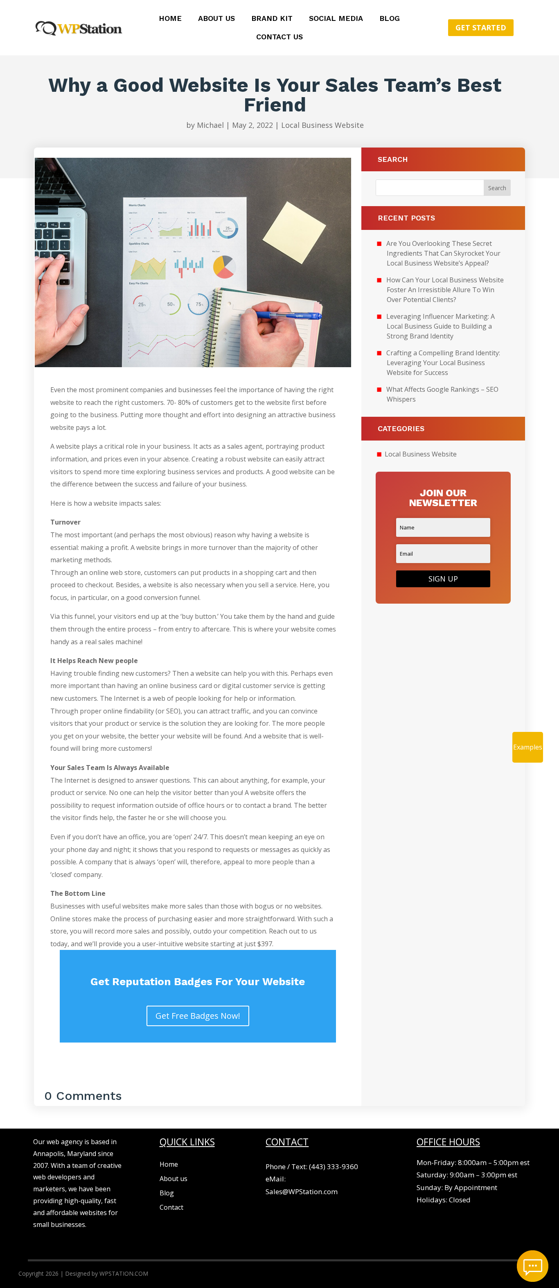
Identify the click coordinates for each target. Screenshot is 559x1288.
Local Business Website (322, 125)
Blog (389, 19)
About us (173, 1178)
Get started (480, 27)
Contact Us (279, 37)
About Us (216, 19)
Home (170, 19)
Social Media (336, 19)
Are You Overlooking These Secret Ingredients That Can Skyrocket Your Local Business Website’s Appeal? (443, 253)
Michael (210, 125)
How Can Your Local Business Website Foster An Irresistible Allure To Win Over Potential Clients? (445, 289)
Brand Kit (272, 19)
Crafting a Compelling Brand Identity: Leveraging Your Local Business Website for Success (443, 362)
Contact (171, 1207)
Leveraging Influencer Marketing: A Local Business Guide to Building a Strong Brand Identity (440, 326)
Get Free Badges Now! (198, 1015)
